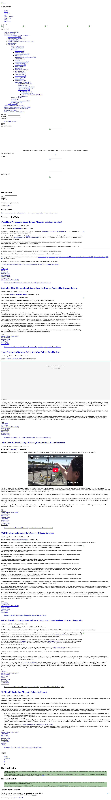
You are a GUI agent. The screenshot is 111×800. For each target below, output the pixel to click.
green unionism (5, 433)
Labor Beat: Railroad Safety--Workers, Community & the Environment (33, 443)
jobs (33, 213)
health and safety (5, 273)
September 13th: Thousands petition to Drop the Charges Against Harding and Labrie (39, 288)
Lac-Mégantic (4, 269)
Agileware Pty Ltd (17, 798)
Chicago (3, 677)
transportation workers (42, 213)
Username (4, 116)
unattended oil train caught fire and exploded (54, 231)
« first (5, 756)
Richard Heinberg (5, 276)
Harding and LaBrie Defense (18, 294)
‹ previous (7, 758)
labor (29, 213)
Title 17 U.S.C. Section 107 (63, 785)
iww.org (34, 795)
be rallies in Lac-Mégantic (30, 662)
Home (2, 213)
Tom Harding (4, 342)
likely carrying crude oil (58, 634)
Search (3, 196)
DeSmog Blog (17, 228)
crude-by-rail (4, 272)
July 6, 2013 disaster (59, 647)
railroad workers (53, 213)
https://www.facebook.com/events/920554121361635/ (38, 724)
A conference (22, 641)
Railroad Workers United (14, 358)
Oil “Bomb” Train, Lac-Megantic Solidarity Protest (24, 692)
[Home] (3, 3)
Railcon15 (3, 511)
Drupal (9, 205)
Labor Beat (13, 449)
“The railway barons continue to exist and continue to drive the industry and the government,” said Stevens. (30, 264)
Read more (27, 282)
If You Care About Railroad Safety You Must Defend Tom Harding (30, 352)
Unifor (28, 236)
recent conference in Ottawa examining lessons (26, 237)
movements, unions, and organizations (15, 213)
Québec (3, 270)
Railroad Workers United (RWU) (10, 280)
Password (4, 118)
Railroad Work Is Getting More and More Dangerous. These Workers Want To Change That (42, 620)
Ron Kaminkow (5, 522)
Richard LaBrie (5, 278)
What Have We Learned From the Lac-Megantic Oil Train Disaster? (31, 222)
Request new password (10, 121)
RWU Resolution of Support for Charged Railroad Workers (27, 533)
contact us (43, 775)
